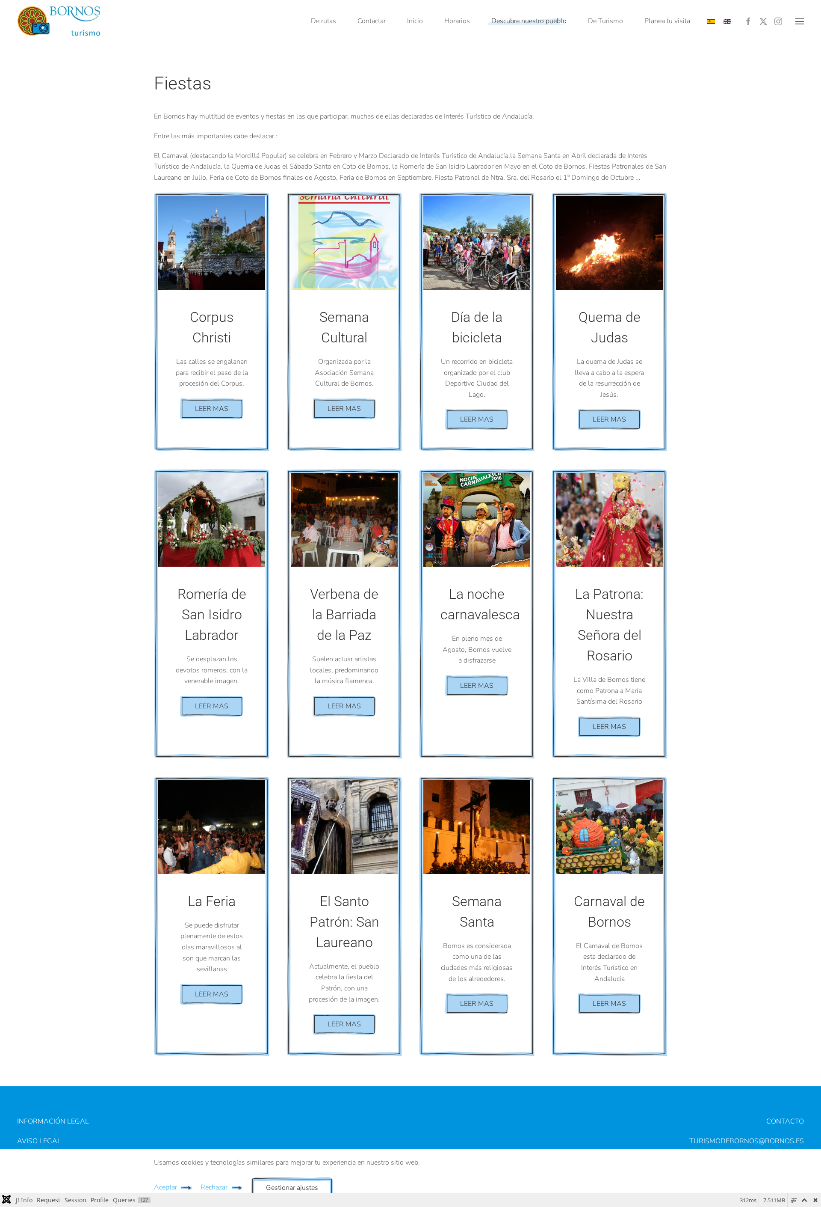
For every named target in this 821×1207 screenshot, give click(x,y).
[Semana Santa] (476, 827)
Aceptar (165, 1187)
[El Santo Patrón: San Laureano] (344, 827)
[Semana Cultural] (344, 243)
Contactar (371, 21)
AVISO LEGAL (39, 1141)
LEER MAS (211, 408)
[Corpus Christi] (211, 243)
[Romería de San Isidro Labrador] (211, 520)
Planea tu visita (667, 21)
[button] (799, 21)
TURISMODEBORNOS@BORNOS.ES (746, 1141)
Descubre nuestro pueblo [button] (529, 21)
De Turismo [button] (605, 21)
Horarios (457, 21)
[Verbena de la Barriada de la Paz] (344, 520)
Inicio (415, 21)
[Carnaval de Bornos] (609, 827)
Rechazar (214, 1187)
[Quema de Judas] (609, 243)
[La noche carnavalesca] (476, 520)
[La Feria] (211, 827)
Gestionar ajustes (292, 1187)
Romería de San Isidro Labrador (211, 614)
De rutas (323, 21)
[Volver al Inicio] (60, 21)
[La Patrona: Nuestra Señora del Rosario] (609, 520)
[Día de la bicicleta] (476, 243)
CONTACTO (785, 1121)
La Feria (212, 901)
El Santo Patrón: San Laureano (344, 922)
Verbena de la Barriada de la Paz (344, 614)
